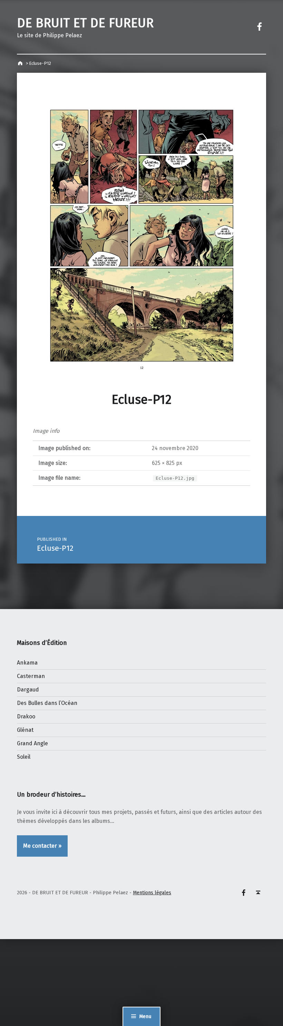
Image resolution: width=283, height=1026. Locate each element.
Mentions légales (152, 892)
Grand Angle (32, 743)
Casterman (31, 676)
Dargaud (28, 689)
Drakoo (26, 716)
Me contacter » (42, 846)
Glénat (25, 730)
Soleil (23, 757)
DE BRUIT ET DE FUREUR (85, 23)
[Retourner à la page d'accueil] (21, 63)
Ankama (27, 662)
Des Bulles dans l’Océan (47, 703)
